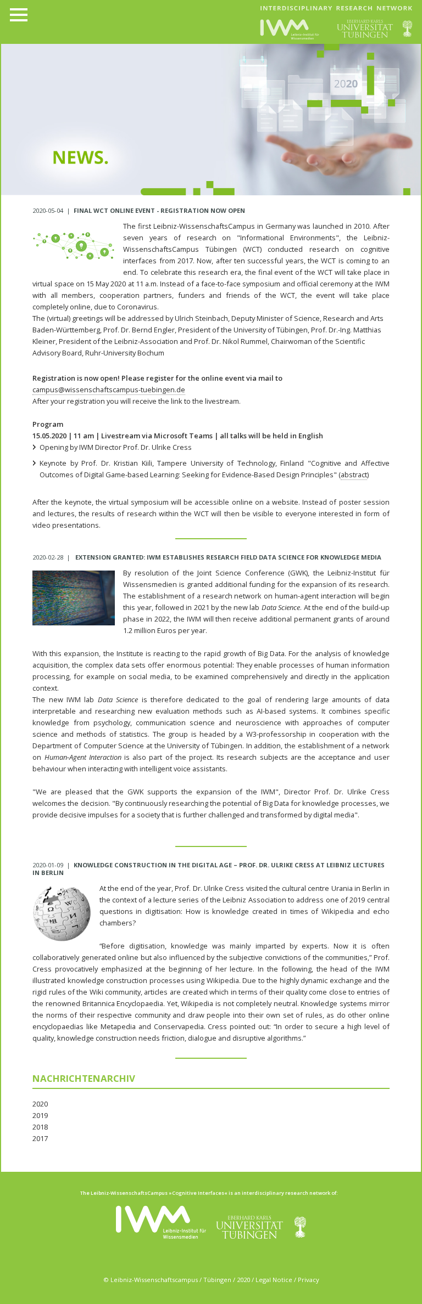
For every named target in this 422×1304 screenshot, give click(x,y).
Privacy (308, 1279)
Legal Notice (274, 1279)
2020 (40, 1104)
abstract (354, 474)
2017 (40, 1138)
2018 (40, 1127)
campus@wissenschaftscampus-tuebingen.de (108, 389)
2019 (40, 1115)
